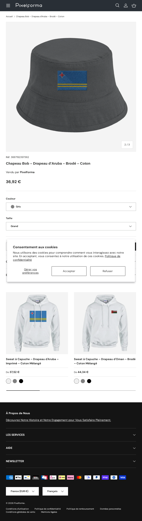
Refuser (108, 271)
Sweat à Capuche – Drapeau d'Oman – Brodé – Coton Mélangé (105, 361)
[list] (71, 87)
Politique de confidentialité (48, 509)
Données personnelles (110, 509)
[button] (134, 5)
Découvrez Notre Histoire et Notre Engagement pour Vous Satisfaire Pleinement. (58, 420)
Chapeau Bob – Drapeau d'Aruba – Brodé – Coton (40, 16)
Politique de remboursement (80, 509)
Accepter (69, 271)
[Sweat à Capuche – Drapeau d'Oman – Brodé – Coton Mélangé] (105, 323)
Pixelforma (19, 503)
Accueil (9, 16)
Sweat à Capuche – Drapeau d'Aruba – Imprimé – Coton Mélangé (32, 361)
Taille (9, 218)
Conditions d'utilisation (17, 509)
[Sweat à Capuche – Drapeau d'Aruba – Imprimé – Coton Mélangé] (37, 323)
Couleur (10, 198)
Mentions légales (49, 512)
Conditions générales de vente (20, 512)
